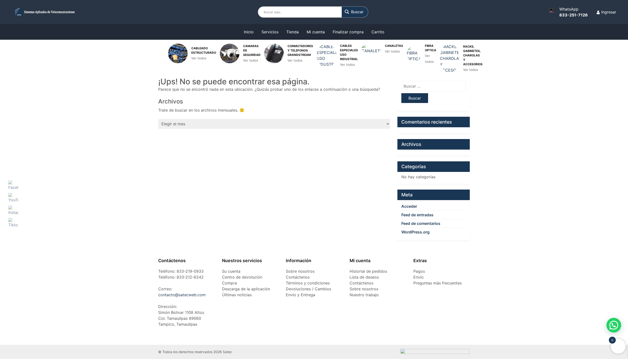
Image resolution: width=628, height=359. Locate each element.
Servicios (270, 31)
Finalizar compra (348, 31)
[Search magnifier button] (355, 11)
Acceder (409, 206)
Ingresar (608, 12)
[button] (613, 325)
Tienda (292, 31)
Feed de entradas (417, 214)
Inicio (249, 31)
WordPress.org (415, 232)
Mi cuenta (316, 31)
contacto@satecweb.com (182, 294)
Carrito (377, 31)
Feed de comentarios (420, 223)
